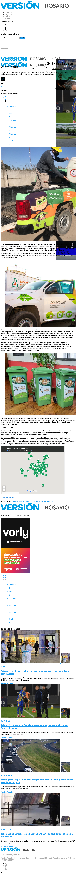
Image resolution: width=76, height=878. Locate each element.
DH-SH (43, 502)
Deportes (8, 18)
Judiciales (8, 14)
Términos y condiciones (13, 855)
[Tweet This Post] (40, 99)
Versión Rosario (7, 87)
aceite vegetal (18, 502)
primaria (50, 502)
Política (7, 16)
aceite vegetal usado (32, 502)
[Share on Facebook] (40, 97)
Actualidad (9, 13)
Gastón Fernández (7, 738)
